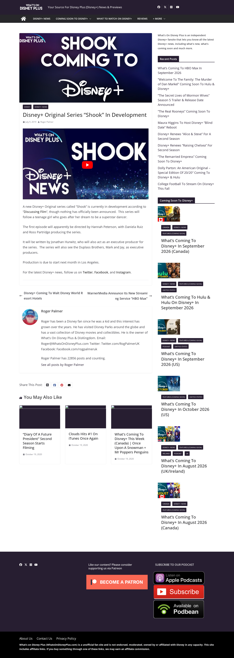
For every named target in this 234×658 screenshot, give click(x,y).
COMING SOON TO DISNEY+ (72, 18)
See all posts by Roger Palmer (62, 365)
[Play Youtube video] (87, 164)
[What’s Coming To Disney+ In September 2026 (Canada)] (169, 209)
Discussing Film (35, 212)
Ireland (166, 453)
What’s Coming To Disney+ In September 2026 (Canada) (182, 246)
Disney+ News (41, 107)
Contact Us (44, 638)
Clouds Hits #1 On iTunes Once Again (83, 436)
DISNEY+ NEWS (41, 18)
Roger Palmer (46, 121)
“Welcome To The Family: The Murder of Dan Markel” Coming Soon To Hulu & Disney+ (186, 84)
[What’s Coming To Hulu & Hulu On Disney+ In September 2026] (169, 265)
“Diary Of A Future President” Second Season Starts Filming (37, 441)
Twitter (88, 272)
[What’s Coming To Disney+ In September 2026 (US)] (169, 322)
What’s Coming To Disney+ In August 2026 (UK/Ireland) (184, 466)
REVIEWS (142, 18)
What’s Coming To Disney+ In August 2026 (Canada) (184, 522)
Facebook (101, 272)
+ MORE (157, 18)
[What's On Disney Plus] (23, 18)
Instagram (123, 272)
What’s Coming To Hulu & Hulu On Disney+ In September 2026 (185, 302)
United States (169, 290)
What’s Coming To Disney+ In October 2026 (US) (185, 409)
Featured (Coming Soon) (174, 233)
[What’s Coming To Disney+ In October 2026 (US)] (169, 378)
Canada (166, 227)
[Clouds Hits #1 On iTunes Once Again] (85, 408)
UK (187, 453)
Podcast (166, 346)
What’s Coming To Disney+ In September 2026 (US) (182, 359)
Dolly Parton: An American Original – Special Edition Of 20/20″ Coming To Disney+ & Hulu (184, 172)
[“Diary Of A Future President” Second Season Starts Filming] (39, 408)
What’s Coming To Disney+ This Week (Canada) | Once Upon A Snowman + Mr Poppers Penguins (132, 443)
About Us (26, 638)
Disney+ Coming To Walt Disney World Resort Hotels (53, 295)
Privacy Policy (66, 638)
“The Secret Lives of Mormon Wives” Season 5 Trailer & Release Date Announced (184, 100)
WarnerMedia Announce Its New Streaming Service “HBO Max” (117, 296)
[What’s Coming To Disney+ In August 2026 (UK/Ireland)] (169, 429)
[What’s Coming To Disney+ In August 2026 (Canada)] (169, 485)
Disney (27, 107)
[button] (89, 18)
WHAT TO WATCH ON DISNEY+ (114, 18)
